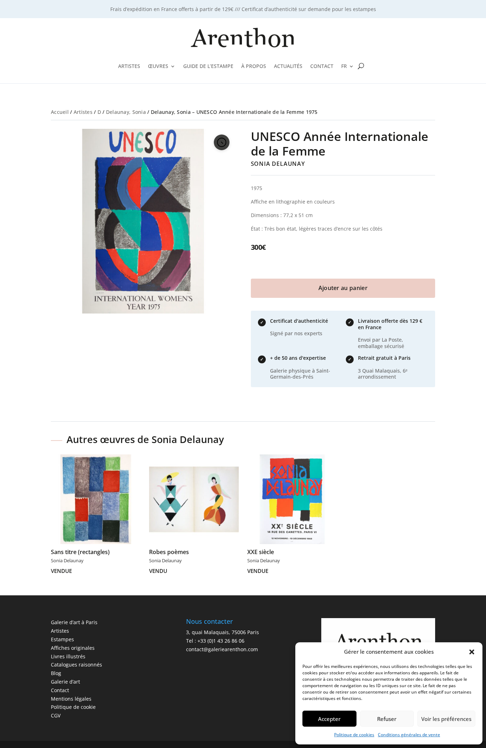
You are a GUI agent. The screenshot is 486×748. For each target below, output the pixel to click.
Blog (56, 673)
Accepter (329, 718)
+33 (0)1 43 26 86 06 (220, 640)
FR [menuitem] (344, 66)
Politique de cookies (354, 735)
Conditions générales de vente (409, 735)
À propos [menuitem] (253, 66)
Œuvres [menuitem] (158, 66)
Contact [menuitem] (321, 66)
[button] (471, 651)
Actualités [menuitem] (288, 66)
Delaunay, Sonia (126, 112)
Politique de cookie (73, 707)
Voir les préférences (446, 718)
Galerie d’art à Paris (74, 622)
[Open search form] (361, 66)
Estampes (62, 639)
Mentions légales (71, 698)
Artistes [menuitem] (129, 66)
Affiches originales (73, 647)
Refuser (386, 718)
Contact (60, 690)
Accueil (60, 112)
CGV (55, 715)
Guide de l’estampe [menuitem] (208, 66)
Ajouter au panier (343, 288)
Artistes (83, 112)
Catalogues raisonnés (76, 664)
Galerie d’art (65, 681)
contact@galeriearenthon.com (222, 649)
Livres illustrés (68, 656)
